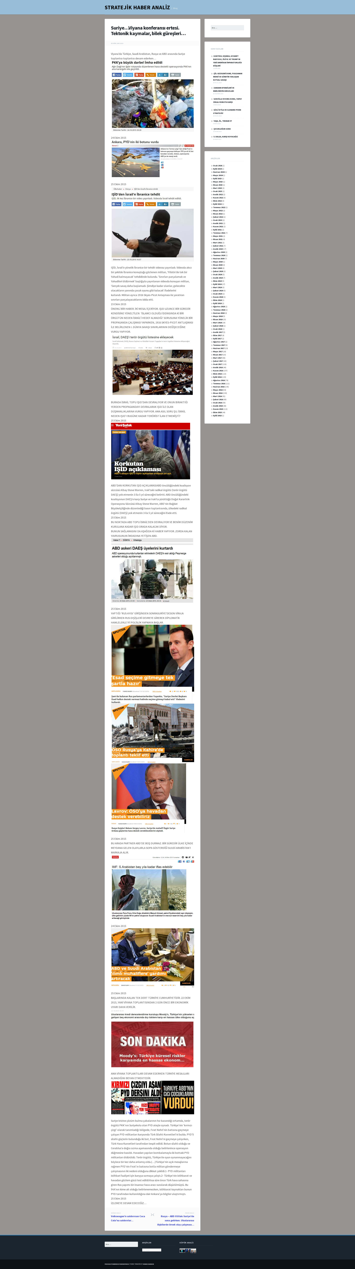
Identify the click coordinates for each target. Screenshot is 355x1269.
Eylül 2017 (217, 338)
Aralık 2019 (218, 278)
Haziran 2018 (218, 313)
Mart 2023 (217, 188)
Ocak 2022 (217, 220)
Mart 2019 (217, 287)
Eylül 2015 (217, 415)
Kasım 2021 (218, 226)
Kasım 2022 (218, 197)
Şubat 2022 (218, 217)
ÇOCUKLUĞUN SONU (222, 129)
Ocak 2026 (217, 165)
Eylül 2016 (217, 377)
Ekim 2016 (217, 374)
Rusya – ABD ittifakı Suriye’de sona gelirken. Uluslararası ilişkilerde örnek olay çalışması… (175, 1219)
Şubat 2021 (218, 246)
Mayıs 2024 (218, 175)
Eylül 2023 (217, 178)
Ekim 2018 (217, 300)
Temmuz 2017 (219, 345)
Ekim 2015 (217, 412)
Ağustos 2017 (219, 342)
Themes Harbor (148, 1264)
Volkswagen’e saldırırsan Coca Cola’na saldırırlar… (128, 1217)
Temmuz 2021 (219, 233)
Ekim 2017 (217, 335)
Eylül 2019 (217, 284)
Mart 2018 (217, 322)
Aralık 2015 (218, 406)
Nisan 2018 (217, 319)
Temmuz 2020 (219, 255)
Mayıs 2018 (218, 316)
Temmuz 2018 (219, 310)
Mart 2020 (217, 268)
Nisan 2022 (217, 213)
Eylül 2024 (217, 169)
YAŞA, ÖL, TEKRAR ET (223, 121)
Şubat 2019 (218, 290)
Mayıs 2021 (218, 236)
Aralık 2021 (218, 223)
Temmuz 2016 (219, 383)
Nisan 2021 (217, 239)
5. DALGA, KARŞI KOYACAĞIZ (226, 136)
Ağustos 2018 (219, 306)
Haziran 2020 (218, 258)
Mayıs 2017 (218, 351)
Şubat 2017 (218, 361)
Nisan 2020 (217, 265)
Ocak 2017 (217, 364)
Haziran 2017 (218, 348)
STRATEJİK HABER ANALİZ (137, 7)
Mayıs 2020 (218, 261)
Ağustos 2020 (219, 252)
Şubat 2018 (218, 326)
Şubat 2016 (218, 399)
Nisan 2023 (217, 185)
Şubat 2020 (218, 271)
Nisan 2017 (217, 354)
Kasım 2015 (218, 409)
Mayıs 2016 (218, 390)
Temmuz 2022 (219, 207)
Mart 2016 (217, 396)
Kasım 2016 (218, 370)
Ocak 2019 (217, 294)
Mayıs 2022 (218, 210)
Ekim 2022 (217, 201)
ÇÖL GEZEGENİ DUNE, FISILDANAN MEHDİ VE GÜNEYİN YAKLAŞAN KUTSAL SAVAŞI (227, 76)
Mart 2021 (217, 242)
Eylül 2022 (217, 204)
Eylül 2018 (217, 303)
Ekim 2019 (217, 281)
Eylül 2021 (217, 229)
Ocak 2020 (217, 274)
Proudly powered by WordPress (117, 1264)
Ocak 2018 (217, 329)
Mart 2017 (217, 358)
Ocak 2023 (217, 191)
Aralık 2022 (218, 194)
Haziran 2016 (218, 386)
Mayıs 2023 (218, 181)
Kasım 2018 (218, 297)
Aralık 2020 (218, 249)
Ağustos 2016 (219, 380)
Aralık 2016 (218, 367)
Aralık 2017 (218, 332)
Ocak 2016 (217, 402)
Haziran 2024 (218, 172)
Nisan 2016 (217, 393)
